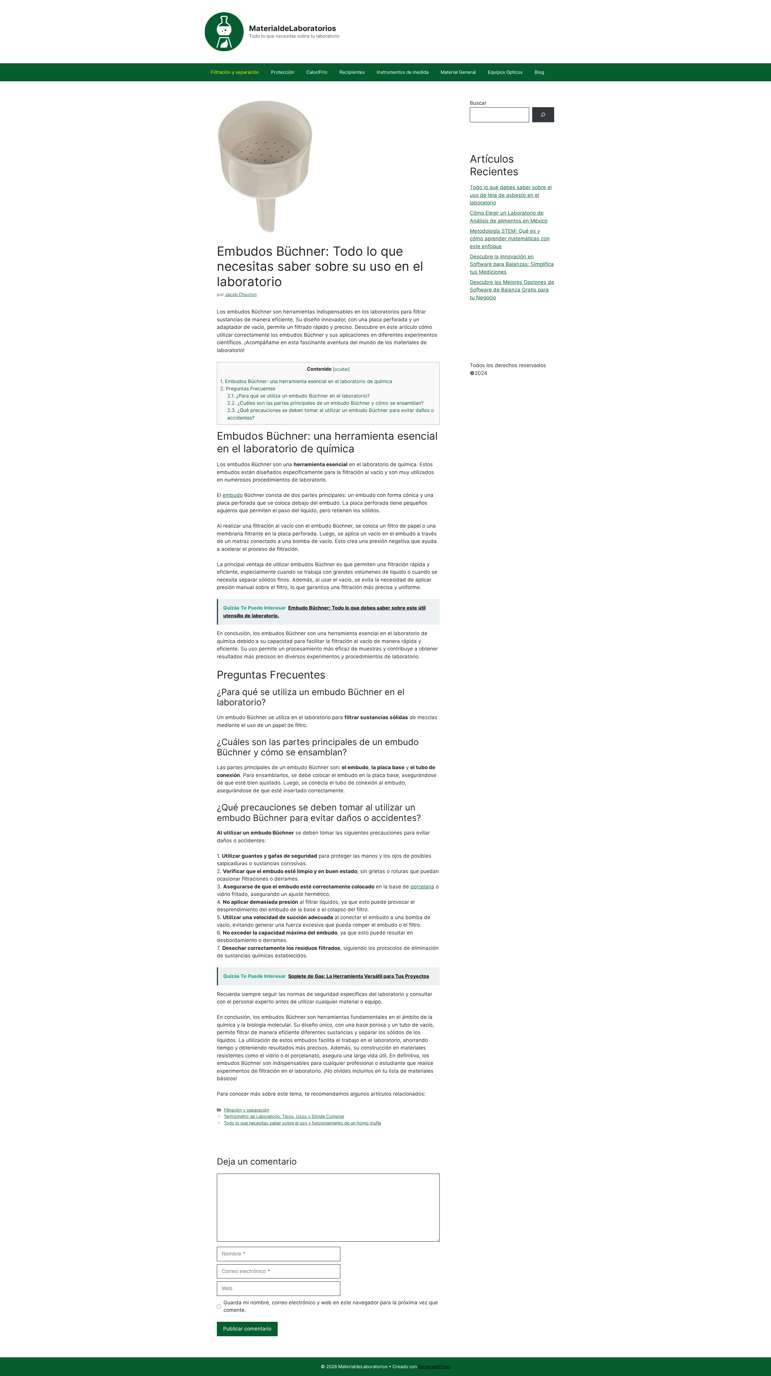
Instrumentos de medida (403, 72)
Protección (282, 72)
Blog (539, 72)
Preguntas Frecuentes (247, 388)
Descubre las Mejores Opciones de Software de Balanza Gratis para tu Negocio (512, 290)
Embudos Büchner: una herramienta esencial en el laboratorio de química (306, 381)
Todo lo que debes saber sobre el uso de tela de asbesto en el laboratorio (511, 195)
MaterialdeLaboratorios (292, 28)
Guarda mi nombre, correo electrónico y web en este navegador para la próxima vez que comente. (330, 1306)
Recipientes (352, 72)
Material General (458, 72)
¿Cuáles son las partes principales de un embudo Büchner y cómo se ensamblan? (325, 403)
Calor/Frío (316, 72)
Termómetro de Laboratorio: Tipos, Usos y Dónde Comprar (284, 1116)
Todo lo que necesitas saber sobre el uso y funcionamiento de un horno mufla (302, 1122)
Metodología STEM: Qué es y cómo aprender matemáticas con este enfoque (510, 238)
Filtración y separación (235, 72)
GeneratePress (434, 1366)
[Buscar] (543, 115)
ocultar (341, 369)
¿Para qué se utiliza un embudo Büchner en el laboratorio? (298, 396)
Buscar (478, 103)
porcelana (422, 887)
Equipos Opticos (505, 72)
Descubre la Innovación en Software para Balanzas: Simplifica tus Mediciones (512, 264)
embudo (233, 495)
